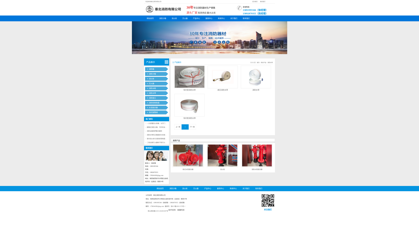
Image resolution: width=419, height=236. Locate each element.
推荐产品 (176, 140)
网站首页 (150, 18)
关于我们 (233, 18)
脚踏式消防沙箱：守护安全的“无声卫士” (160, 127)
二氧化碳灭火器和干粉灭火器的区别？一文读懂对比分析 (166, 142)
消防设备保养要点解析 (154, 131)
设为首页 (255, 1)
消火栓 (174, 18)
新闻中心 (221, 18)
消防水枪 (152, 88)
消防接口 (152, 98)
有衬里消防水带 (189, 90)
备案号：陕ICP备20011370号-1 (175, 206)
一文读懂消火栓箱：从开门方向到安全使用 (161, 123)
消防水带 (152, 93)
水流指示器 (153, 107)
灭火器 (185, 18)
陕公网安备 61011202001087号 (158, 211)
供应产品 (263, 62)
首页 (258, 62)
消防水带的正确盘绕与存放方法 (157, 135)
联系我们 (262, 1)
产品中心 (196, 18)
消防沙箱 (162, 18)
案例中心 (208, 18)
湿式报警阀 (153, 112)
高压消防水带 (222, 90)
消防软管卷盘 (154, 103)
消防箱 (151, 69)
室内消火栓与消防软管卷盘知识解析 (159, 139)
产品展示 (150, 62)
